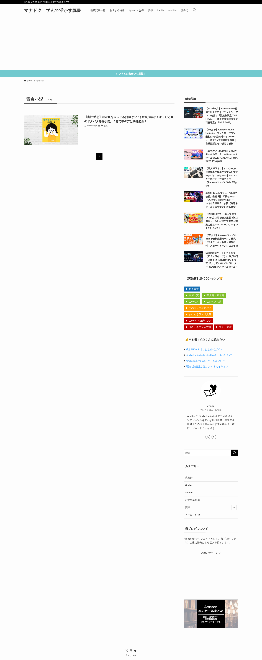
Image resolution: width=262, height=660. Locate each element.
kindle (188, 485)
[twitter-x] (208, 437)
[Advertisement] (131, 43)
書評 (187, 507)
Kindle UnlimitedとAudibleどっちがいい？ (209, 355)
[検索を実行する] (234, 453)
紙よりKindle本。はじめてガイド (204, 349)
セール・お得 (192, 514)
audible (189, 492)
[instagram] (214, 437)
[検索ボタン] (194, 10)
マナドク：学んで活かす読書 (52, 10)
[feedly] (135, 650)
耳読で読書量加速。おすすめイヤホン (207, 366)
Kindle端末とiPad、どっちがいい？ (205, 360)
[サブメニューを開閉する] (234, 507)
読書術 (188, 477)
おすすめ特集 (192, 500)
